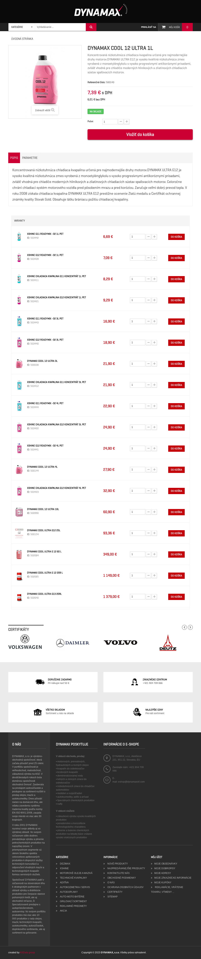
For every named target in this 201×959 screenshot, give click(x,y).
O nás (111, 882)
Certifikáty (114, 892)
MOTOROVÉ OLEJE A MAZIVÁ (75, 873)
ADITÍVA (64, 882)
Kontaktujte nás (118, 873)
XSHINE (64, 868)
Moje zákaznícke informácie (172, 877)
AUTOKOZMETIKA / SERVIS (74, 887)
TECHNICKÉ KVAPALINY (73, 877)
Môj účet (156, 857)
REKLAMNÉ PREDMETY (73, 906)
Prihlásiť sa (148, 27)
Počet (90, 121)
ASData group (27, 952)
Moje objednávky (165, 863)
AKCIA (63, 910)
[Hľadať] (91, 27)
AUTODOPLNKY (68, 892)
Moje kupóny (162, 882)
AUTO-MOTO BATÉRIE (71, 896)
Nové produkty (117, 863)
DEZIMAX (64, 863)
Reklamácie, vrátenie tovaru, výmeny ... (167, 889)
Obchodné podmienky (121, 877)
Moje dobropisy (164, 868)
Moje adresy (162, 873)
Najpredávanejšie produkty (126, 868)
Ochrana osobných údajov (125, 887)
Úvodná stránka (22, 39)
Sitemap (112, 896)
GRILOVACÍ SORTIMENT (73, 901)
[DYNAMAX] (101, 10)
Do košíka (176, 236)
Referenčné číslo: (96, 82)
